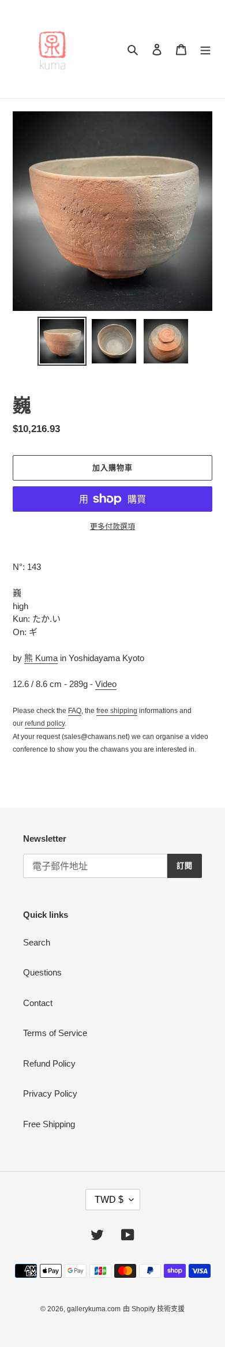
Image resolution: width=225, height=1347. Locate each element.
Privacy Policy (50, 1093)
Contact (37, 1003)
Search (36, 942)
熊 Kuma (41, 658)
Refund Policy (49, 1063)
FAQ (74, 711)
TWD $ (109, 1200)
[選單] (205, 49)
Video (106, 684)
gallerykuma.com (94, 1309)
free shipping (116, 711)
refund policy (45, 723)
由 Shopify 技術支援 (154, 1309)
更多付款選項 (112, 526)
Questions (42, 972)
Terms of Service (55, 1033)
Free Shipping (49, 1124)
